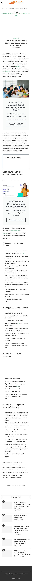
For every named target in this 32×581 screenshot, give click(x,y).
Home (3, 8)
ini (23, 253)
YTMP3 (19, 323)
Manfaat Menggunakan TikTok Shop (21, 516)
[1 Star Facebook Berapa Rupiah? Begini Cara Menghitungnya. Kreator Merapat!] (7, 529)
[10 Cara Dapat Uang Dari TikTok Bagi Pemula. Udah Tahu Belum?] (7, 542)
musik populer (6, 71)
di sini (17, 386)
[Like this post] (12, 488)
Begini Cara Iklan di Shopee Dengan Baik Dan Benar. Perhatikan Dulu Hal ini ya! (22, 505)
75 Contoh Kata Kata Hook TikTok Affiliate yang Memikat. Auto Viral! (22, 553)
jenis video (18, 66)
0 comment (22, 485)
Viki (19, 47)
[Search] (30, 2)
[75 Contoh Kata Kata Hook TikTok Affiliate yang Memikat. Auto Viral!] (7, 553)
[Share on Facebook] (14, 488)
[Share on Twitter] (16, 488)
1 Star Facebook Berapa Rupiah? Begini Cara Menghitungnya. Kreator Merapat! (21, 529)
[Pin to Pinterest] (18, 488)
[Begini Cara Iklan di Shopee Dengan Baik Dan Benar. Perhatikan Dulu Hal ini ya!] (7, 505)
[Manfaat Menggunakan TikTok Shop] (7, 518)
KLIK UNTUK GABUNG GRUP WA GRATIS (16, 124)
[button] (26, 158)
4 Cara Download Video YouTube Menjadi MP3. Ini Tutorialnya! (16, 43)
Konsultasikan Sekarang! (16, 220)
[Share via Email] (19, 488)
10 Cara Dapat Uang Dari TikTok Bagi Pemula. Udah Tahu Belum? (22, 541)
